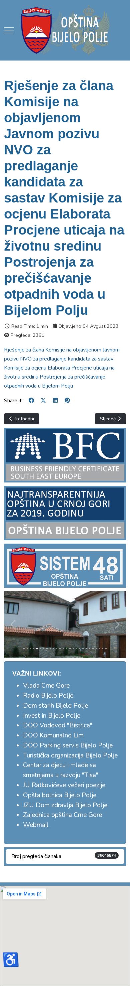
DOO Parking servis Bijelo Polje (68, 745)
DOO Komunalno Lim (53, 735)
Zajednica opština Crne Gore (62, 815)
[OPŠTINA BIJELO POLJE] (65, 30)
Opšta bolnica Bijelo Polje (59, 795)
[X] (43, 400)
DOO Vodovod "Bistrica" (57, 725)
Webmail (36, 825)
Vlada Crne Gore (46, 685)
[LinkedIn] (55, 400)
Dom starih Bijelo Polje (55, 705)
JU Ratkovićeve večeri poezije (64, 785)
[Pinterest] (67, 400)
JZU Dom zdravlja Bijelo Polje (65, 805)
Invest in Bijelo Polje (51, 715)
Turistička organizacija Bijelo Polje (70, 755)
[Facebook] (31, 400)
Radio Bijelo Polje (48, 695)
